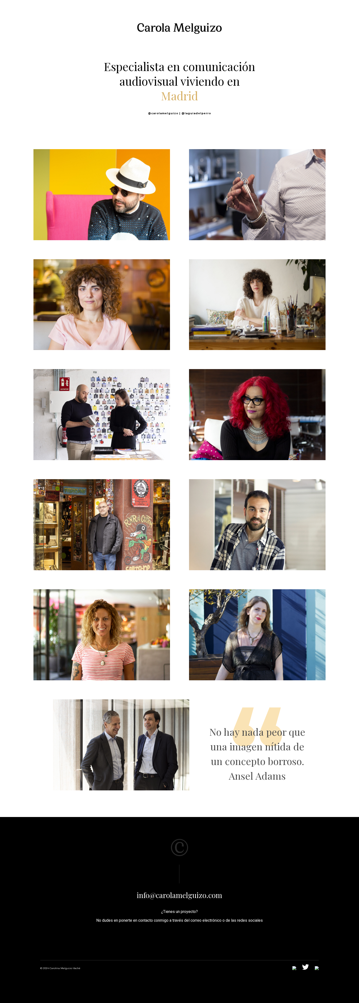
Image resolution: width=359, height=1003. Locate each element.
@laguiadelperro (196, 113)
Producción (105, 195)
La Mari (102, 625)
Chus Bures (257, 185)
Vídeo (282, 195)
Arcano (121, 735)
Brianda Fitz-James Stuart (257, 295)
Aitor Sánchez (257, 515)
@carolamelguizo (163, 113)
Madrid (179, 95)
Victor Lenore (101, 515)
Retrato (129, 195)
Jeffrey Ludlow (102, 405)
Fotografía (77, 195)
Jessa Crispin (257, 625)
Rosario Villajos (101, 295)
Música (102, 185)
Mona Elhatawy (257, 405)
